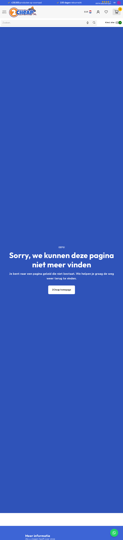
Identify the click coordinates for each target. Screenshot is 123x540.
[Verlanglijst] (106, 12)
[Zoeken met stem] (87, 22)
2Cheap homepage (61, 289)
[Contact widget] (114, 533)
